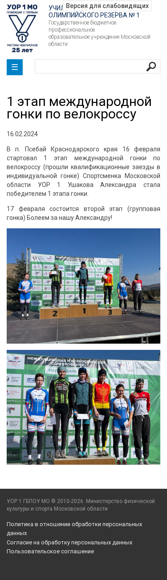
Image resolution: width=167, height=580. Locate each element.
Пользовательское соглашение (50, 551)
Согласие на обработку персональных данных (69, 542)
